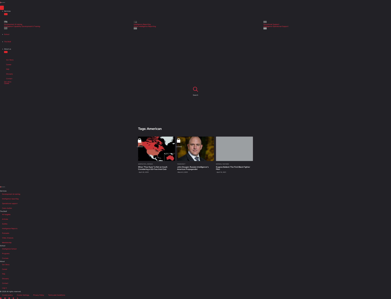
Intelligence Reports (9, 228)
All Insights (6, 214)
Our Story (10, 60)
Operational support (10, 203)
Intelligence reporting (10, 199)
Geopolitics (142, 164)
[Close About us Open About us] (6, 52)
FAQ (7, 69)
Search (195, 95)
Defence (150, 164)
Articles (5, 219)
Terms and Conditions (56, 295)
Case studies (7, 208)
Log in (4, 288)
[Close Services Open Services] (6, 14)
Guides (4, 224)
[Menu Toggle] (2, 8)
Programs (5, 253)
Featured (225, 164)
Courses (5, 258)
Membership (7, 243)
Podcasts (5, 233)
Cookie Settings (23, 295)
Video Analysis (7, 238)
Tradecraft (181, 164)
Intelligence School (9, 249)
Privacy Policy (38, 295)
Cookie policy (7, 295)
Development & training (11, 194)
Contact (9, 79)
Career (8, 65)
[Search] (195, 89)
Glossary (9, 74)
